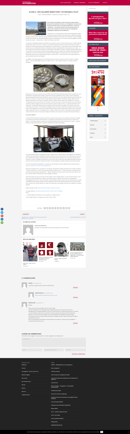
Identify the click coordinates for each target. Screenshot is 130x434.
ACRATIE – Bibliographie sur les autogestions (61, 364)
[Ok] (128, 432)
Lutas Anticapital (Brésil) (57, 401)
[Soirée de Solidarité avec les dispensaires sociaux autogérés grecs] (46, 248)
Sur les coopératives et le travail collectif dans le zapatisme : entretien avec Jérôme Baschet (77, 254)
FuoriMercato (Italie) (56, 390)
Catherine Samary (55, 371)
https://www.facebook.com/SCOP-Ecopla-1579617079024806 (48, 191)
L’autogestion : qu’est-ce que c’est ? (30, 371)
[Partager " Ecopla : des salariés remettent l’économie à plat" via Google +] (50, 208)
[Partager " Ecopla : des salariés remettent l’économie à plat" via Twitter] (47, 208)
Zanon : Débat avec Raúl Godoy (60, 259)
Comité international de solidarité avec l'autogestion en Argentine (64, 378)
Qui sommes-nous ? (26, 381)
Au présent (61, 14)
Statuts (23, 388)
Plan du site (24, 378)
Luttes (65, 14)
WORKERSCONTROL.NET (56, 425)
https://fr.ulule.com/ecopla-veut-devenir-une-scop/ (49, 188)
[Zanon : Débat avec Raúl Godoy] (61, 249)
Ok (101, 431)
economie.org (54, 382)
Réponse (75, 287)
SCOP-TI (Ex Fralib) (55, 415)
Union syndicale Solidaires (57, 418)
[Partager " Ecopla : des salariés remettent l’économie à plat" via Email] (66, 208)
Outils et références (93, 2)
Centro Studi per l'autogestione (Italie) (60, 374)
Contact (105, 2)
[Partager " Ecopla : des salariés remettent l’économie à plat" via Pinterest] (55, 208)
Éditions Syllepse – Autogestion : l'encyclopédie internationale (62, 386)
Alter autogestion (55, 368)
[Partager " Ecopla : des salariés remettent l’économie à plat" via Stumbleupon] (63, 208)
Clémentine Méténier (46, 14)
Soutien (23, 384)
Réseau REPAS (54, 408)
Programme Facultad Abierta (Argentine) (60, 405)
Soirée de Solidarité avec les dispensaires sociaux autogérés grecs (46, 258)
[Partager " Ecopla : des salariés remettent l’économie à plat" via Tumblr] (52, 208)
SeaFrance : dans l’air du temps (29, 264)
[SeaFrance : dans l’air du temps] (30, 251)
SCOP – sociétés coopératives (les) (59, 411)
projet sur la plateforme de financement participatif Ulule (38, 165)
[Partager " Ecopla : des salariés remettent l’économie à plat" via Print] (69, 208)
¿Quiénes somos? (26, 394)
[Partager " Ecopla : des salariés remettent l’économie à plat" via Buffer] (61, 208)
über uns (24, 391)
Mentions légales (26, 374)
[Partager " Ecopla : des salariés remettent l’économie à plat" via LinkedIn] (58, 208)
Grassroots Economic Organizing (59, 394)
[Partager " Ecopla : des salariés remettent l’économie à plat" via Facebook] (44, 208)
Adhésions (24, 364)
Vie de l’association (65, 2)
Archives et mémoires (79, 2)
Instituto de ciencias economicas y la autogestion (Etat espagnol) (64, 398)
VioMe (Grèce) (54, 421)
